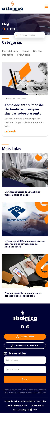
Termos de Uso (37, 405)
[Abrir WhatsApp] (43, 415)
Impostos (7, 55)
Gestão (37, 51)
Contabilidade (10, 51)
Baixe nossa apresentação (27, 345)
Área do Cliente (27, 336)
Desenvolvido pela (21, 409)
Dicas (26, 51)
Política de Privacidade (17, 405)
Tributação (23, 55)
